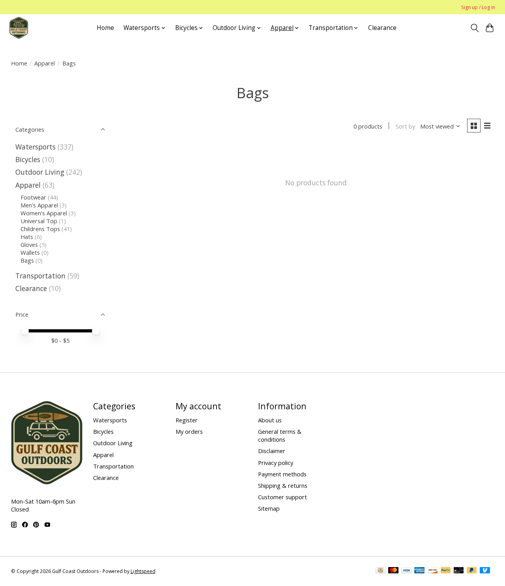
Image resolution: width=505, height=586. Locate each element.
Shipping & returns (282, 485)
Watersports (36, 146)
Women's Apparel (44, 213)
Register (187, 420)
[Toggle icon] (474, 28)
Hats (27, 237)
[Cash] (380, 571)
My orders (189, 431)
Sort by (405, 126)
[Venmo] (485, 571)
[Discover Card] (433, 571)
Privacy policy (275, 463)
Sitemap (269, 508)
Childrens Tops (40, 229)
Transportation (40, 275)
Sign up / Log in (478, 7)
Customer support (282, 497)
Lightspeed (143, 571)
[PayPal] (446, 571)
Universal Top (39, 221)
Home (105, 28)
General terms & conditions (279, 435)
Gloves (29, 244)
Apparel (44, 63)
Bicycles (27, 159)
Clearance (382, 28)
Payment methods (282, 474)
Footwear (34, 197)
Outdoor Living (39, 172)
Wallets (30, 252)
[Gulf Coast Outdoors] (18, 28)
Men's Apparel (39, 205)
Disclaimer (271, 451)
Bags (27, 260)
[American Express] (419, 571)
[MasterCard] (393, 571)
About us (270, 420)
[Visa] (406, 571)
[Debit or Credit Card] (459, 571)
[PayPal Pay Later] (472, 571)
